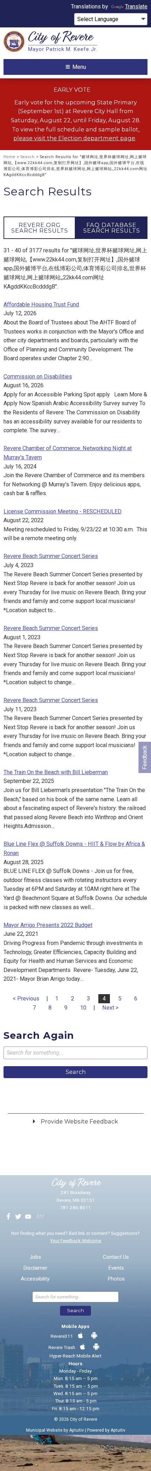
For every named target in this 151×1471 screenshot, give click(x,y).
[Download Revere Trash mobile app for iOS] (82, 1347)
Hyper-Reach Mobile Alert (75, 1356)
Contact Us (116, 1257)
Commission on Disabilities (38, 376)
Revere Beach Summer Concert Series (51, 556)
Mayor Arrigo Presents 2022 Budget (48, 925)
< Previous (26, 998)
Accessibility (35, 1279)
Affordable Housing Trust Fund (41, 304)
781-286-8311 (75, 1207)
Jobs (35, 1257)
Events (116, 1268)
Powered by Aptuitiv (106, 1430)
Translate (136, 6)
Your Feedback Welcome (75, 1240)
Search (28, 157)
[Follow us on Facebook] (8, 1217)
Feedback (144, 757)
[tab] (40, 227)
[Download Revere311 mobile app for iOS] (80, 1335)
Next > (110, 1007)
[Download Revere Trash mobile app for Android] (96, 1347)
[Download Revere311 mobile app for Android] (94, 1335)
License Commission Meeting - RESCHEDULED (63, 511)
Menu (79, 67)
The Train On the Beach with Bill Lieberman (56, 772)
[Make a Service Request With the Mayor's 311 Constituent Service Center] (39, 1217)
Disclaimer (35, 1268)
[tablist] (75, 227)
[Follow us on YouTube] (28, 1217)
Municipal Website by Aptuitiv (55, 1430)
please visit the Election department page (74, 138)
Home (9, 157)
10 (83, 1007)
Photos (116, 1279)
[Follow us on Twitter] (18, 1217)
